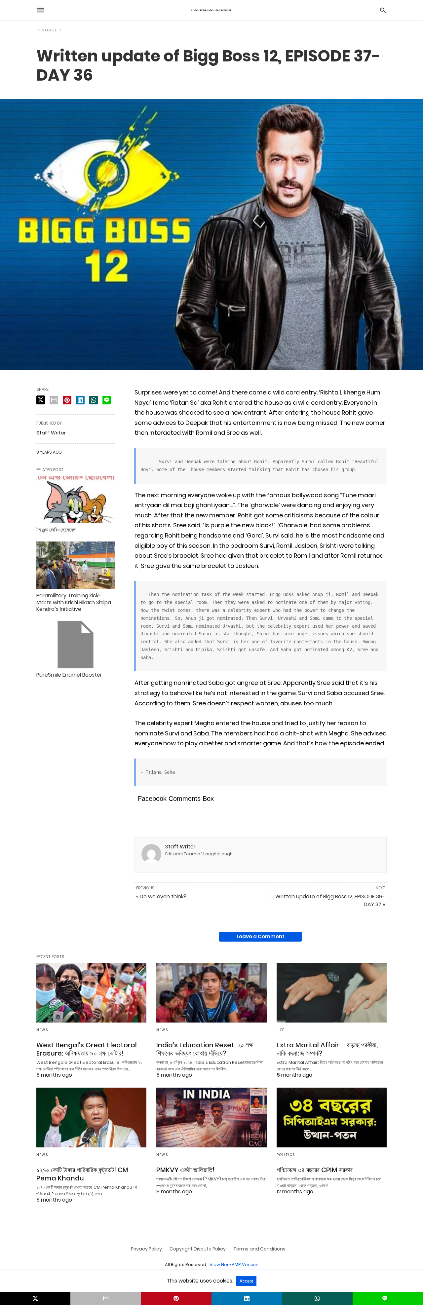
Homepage (46, 30)
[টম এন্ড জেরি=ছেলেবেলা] (75, 499)
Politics (286, 1154)
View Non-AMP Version (234, 1264)
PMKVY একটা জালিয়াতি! (185, 1169)
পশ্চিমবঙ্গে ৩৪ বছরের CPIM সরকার (315, 1169)
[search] (383, 10)
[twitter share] (40, 399)
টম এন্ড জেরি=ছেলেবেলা (56, 530)
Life (281, 1029)
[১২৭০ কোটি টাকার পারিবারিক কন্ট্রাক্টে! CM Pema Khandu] (91, 1117)
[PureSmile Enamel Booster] (75, 644)
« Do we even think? (161, 896)
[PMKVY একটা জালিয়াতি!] (211, 1117)
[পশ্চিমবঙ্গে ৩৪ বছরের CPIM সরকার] (332, 1117)
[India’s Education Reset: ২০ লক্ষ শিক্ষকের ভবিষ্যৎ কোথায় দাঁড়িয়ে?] (211, 993)
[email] (105, 1298)
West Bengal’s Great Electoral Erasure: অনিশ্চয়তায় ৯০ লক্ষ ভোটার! (86, 1049)
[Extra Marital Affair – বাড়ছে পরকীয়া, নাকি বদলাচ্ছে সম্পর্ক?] (332, 993)
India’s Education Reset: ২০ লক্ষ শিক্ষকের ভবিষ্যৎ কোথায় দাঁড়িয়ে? (204, 1049)
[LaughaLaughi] (211, 10)
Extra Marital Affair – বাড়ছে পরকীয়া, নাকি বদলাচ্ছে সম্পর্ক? (327, 1049)
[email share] (54, 400)
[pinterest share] (67, 400)
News (42, 1029)
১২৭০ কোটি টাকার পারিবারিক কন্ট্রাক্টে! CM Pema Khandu (82, 1174)
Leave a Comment (261, 936)
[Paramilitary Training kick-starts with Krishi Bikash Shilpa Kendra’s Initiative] (75, 565)
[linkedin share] (80, 400)
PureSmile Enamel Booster (69, 675)
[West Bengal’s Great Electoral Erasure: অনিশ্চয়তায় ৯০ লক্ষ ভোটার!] (91, 993)
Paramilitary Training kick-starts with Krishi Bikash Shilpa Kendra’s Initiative (73, 602)
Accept (246, 1281)
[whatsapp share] (93, 400)
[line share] (106, 400)
